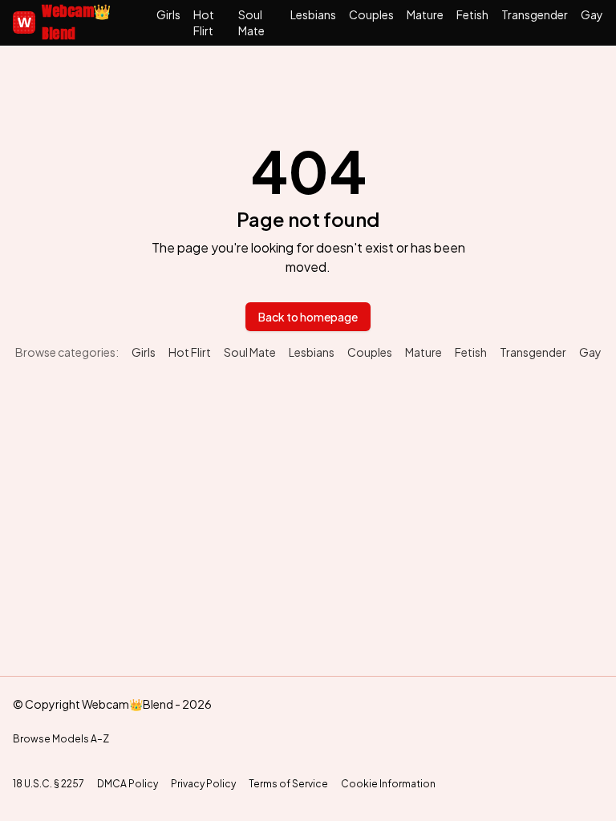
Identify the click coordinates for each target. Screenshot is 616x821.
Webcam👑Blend (64, 22)
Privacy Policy (203, 784)
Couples (371, 14)
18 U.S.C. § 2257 (48, 784)
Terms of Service (288, 784)
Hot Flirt (203, 22)
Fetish (472, 14)
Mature (425, 14)
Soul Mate (251, 22)
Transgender (534, 14)
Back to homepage (308, 316)
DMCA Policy (127, 784)
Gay (592, 14)
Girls (168, 14)
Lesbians (313, 14)
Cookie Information (388, 784)
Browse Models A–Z (61, 739)
